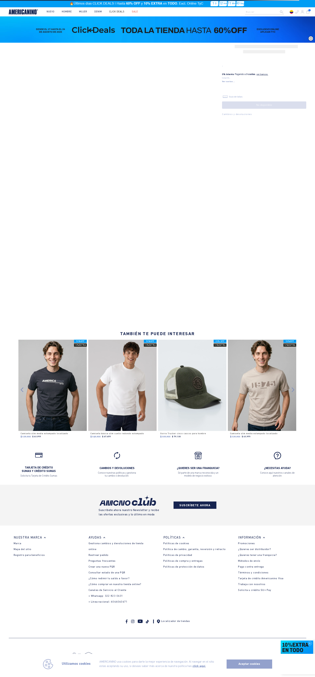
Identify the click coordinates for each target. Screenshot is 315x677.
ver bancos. (262, 75)
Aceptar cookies (249, 664)
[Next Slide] (292, 389)
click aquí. (199, 666)
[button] (297, 12)
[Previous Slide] (22, 389)
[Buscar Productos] (284, 11)
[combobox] (265, 11)
